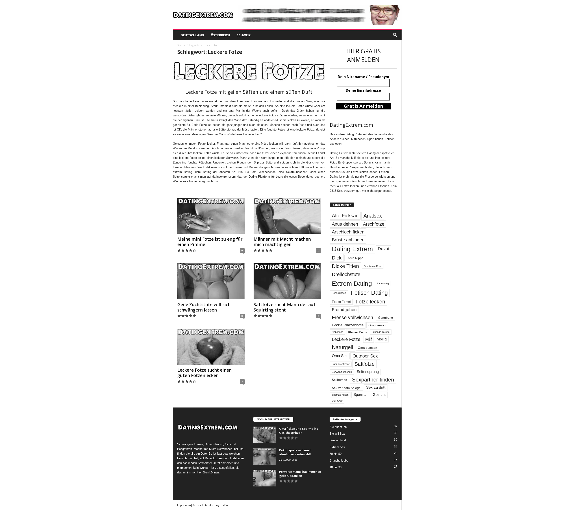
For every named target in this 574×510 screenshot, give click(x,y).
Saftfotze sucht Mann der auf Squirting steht (284, 307)
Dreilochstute (346, 274)
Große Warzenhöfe (347, 325)
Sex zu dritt (375, 387)
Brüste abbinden (348, 239)
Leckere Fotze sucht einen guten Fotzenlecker (204, 372)
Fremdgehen (344, 309)
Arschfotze (373, 224)
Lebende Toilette (380, 332)
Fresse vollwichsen (352, 317)
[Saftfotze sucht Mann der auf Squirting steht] (287, 281)
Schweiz (244, 35)
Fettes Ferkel (341, 301)
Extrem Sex (337, 447)
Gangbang (385, 317)
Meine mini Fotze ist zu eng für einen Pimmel (210, 241)
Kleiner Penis (357, 332)
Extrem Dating (352, 283)
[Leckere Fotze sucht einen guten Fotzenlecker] (211, 347)
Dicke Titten (345, 266)
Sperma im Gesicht (369, 394)
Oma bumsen (367, 347)
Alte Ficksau (345, 215)
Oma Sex (340, 356)
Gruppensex (377, 325)
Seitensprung (368, 372)
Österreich (220, 35)
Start (180, 45)
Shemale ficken (340, 394)
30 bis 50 (335, 454)
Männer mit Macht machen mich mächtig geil (282, 241)
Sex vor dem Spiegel (346, 388)
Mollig (382, 339)
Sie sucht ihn (338, 427)
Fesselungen (339, 293)
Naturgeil (342, 347)
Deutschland (192, 35)
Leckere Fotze (346, 339)
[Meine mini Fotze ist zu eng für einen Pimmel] (211, 216)
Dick (336, 258)
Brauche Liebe (339, 460)
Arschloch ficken (348, 231)
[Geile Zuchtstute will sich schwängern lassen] (211, 281)
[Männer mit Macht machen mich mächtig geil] (287, 216)
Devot (383, 248)
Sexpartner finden (373, 380)
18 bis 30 (335, 467)
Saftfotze (364, 364)
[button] (395, 35)
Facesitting (383, 283)
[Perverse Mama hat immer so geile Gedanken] (264, 478)
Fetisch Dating (369, 293)
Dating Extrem (352, 249)
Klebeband (337, 332)
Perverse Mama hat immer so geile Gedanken (300, 474)
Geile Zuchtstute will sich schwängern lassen (203, 307)
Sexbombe (339, 379)
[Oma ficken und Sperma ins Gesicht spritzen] (264, 435)
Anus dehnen (345, 224)
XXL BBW (337, 401)
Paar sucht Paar (341, 364)
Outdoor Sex (365, 355)
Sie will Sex (337, 433)
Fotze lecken (370, 302)
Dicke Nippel (355, 258)
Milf (368, 339)
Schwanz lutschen (342, 372)
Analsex (372, 216)
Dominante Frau (372, 266)
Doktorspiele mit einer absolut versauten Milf (295, 452)
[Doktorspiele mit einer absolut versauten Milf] (264, 456)
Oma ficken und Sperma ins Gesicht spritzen (298, 431)
